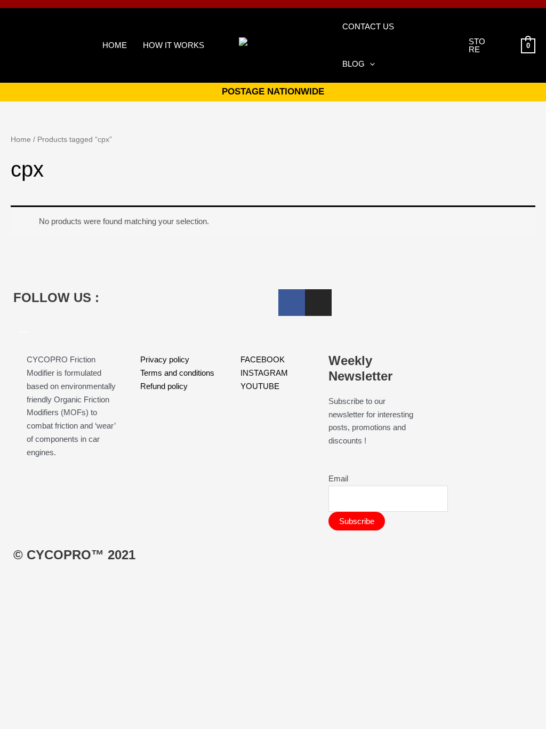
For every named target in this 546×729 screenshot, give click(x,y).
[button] (370, 64)
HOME (114, 45)
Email (338, 478)
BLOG (353, 63)
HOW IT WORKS (173, 45)
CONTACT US (368, 26)
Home (21, 140)
